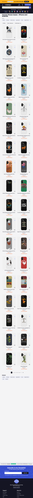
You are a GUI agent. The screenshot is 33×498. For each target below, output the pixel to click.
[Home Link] (8, 4)
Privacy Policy (14, 475)
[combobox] (15, 7)
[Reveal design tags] (14, 37)
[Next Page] (23, 372)
